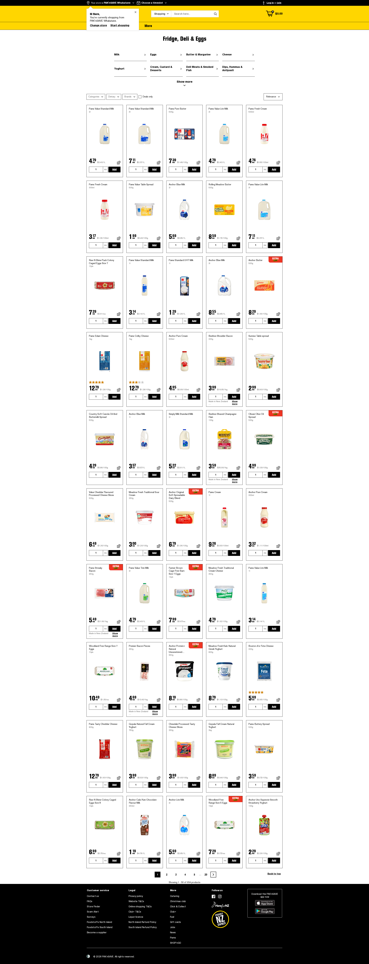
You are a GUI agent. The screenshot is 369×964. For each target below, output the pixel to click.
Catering (174, 896)
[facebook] (213, 896)
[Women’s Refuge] (88, 956)
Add (114, 169)
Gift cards (175, 922)
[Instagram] (220, 896)
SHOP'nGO (175, 943)
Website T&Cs (136, 901)
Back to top (274, 873)
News (173, 932)
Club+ (173, 912)
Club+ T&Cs (135, 912)
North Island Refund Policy (142, 922)
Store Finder (93, 906)
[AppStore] (265, 903)
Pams (173, 938)
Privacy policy (136, 896)
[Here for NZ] (220, 905)
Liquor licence (136, 917)
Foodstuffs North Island (99, 922)
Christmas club (178, 901)
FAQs (89, 901)
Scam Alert (93, 912)
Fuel (172, 917)
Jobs (172, 927)
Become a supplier (97, 932)
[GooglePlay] (265, 911)
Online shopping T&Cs (140, 906)
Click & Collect (178, 906)
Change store (98, 25)
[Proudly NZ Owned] (220, 918)
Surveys (91, 917)
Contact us (93, 896)
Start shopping (119, 25)
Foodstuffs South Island (100, 927)
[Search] (215, 13)
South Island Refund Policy (143, 927)
